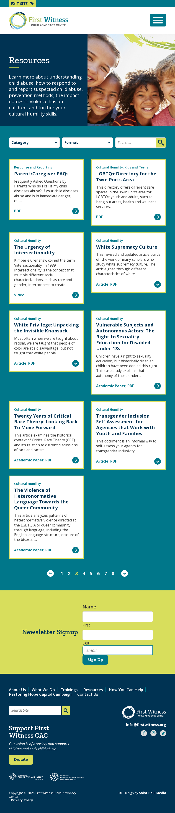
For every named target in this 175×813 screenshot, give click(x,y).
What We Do (43, 689)
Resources (93, 689)
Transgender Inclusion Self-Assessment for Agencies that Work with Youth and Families (125, 425)
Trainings (69, 689)
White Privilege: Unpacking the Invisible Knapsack (46, 327)
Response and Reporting (33, 167)
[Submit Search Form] (65, 710)
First (86, 625)
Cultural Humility (109, 167)
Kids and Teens (136, 167)
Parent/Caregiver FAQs (41, 173)
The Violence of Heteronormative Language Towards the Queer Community (41, 499)
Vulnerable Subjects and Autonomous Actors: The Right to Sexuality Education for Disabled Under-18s (125, 336)
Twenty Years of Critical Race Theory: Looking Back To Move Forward (45, 422)
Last (85, 643)
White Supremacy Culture (126, 247)
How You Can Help (126, 689)
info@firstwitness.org (146, 724)
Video (19, 294)
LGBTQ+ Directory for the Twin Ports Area (126, 176)
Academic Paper (111, 385)
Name (91, 607)
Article (102, 284)
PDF (17, 210)
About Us (17, 689)
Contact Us (87, 694)
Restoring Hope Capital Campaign (40, 694)
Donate (21, 759)
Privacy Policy (22, 800)
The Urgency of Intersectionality (34, 250)
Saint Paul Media (152, 793)
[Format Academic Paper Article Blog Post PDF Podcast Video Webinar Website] (87, 142)
